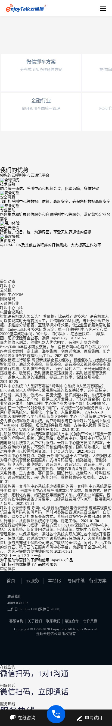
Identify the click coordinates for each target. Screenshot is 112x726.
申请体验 (7, 569)
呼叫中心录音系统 (16, 508)
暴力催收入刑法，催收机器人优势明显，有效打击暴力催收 (49, 342)
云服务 (32, 580)
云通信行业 (9, 303)
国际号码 (7, 299)
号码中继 (76, 580)
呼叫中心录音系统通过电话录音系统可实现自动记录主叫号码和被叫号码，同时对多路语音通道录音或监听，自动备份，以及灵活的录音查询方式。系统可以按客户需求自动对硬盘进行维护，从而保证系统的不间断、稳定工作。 (55, 514)
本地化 (54, 580)
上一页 (14, 556)
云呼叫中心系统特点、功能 (23, 456)
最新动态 (7, 282)
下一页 (36, 556)
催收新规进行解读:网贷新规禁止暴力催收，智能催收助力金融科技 (55, 360)
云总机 (5, 290)
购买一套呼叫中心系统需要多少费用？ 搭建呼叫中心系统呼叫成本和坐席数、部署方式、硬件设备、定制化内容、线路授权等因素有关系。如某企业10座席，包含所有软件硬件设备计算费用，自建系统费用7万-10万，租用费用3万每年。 (56, 495)
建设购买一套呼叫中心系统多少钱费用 (33, 486)
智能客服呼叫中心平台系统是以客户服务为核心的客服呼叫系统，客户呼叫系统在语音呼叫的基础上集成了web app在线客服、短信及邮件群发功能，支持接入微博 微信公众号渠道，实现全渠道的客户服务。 (55, 423)
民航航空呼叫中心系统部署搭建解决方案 (35, 434)
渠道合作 (72, 621)
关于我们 (35, 621)
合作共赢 (90, 621)
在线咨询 (26, 717)
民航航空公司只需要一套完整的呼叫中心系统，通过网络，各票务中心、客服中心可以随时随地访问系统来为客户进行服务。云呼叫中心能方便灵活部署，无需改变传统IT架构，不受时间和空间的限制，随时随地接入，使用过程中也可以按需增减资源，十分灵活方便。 (55, 442)
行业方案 (98, 580)
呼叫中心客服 (11, 295)
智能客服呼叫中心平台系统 (23, 417)
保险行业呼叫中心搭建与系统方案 (29, 525)
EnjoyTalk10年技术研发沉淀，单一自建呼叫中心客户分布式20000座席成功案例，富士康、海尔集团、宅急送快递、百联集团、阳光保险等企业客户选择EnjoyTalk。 (55, 351)
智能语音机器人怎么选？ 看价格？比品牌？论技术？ (45, 316)
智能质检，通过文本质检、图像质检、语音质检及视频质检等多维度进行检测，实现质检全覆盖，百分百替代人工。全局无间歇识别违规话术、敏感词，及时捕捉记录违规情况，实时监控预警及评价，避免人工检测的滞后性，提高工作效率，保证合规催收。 (55, 370)
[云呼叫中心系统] (26, 8)
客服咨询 (16, 621)
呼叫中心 (7, 286)
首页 (11, 580)
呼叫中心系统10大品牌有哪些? (26, 386)
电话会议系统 (11, 312)
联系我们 (53, 621)
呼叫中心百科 (11, 308)
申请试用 (93, 717)
